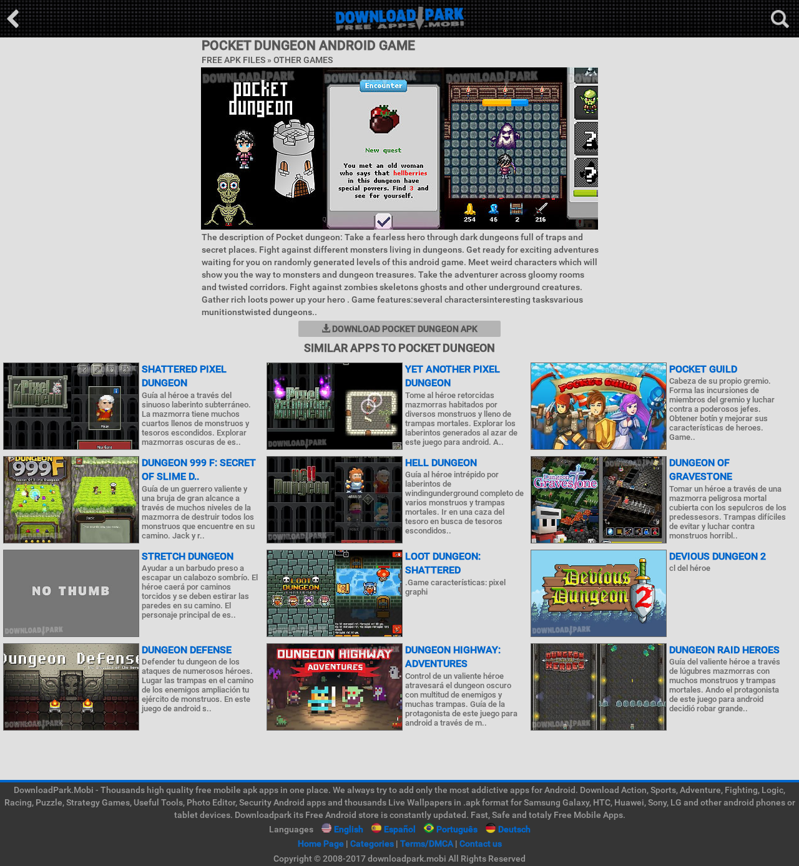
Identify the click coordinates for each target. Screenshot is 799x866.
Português (457, 829)
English (348, 829)
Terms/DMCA (426, 844)
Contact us (480, 844)
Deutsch (514, 829)
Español (400, 829)
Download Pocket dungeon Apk (404, 329)
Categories (372, 844)
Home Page (321, 844)
